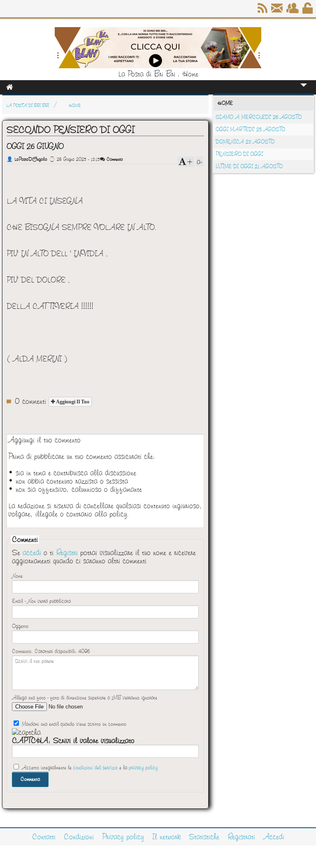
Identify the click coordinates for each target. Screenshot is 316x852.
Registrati (241, 837)
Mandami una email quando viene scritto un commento (73, 724)
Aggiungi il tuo (72, 401)
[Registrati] (293, 11)
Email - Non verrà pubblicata (41, 601)
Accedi (273, 837)
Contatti (44, 837)
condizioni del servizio (95, 768)
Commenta (114, 159)
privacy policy (143, 768)
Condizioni (79, 837)
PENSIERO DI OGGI (239, 154)
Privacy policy (123, 837)
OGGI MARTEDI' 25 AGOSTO (250, 129)
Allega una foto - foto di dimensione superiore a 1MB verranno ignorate (84, 698)
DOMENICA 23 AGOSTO (245, 142)
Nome (17, 576)
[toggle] (303, 90)
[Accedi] (308, 11)
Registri (67, 553)
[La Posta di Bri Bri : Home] (158, 66)
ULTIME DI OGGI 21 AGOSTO (249, 166)
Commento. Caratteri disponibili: (51, 651)
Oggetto (20, 626)
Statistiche (204, 837)
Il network (166, 837)
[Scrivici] (277, 11)
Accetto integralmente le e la (89, 768)
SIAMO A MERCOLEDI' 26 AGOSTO (259, 117)
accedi (32, 553)
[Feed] (263, 11)
